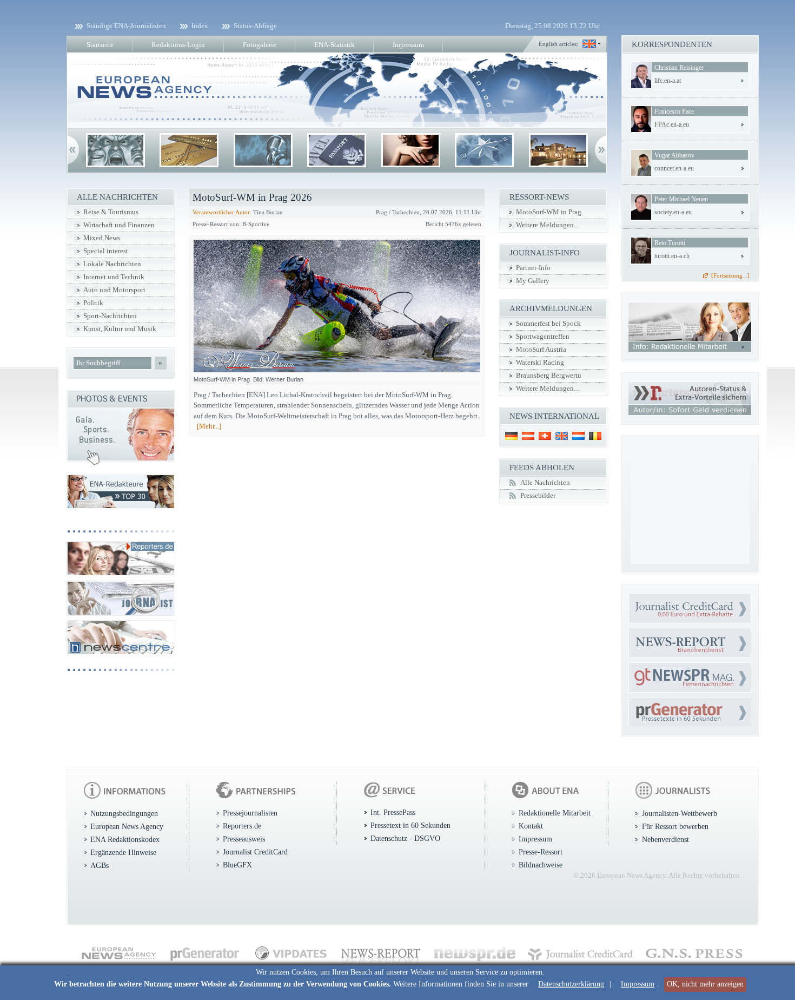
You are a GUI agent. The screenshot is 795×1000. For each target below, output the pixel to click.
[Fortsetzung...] (730, 275)
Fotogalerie (259, 45)
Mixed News (101, 238)
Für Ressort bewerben (675, 826)
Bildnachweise (540, 864)
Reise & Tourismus (110, 212)
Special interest (105, 251)
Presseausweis (244, 838)
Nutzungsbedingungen (124, 813)
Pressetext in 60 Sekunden (410, 825)
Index (199, 26)
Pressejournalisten (250, 812)
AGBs (99, 865)
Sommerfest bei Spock (548, 323)
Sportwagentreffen (542, 336)
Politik (93, 303)
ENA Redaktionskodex (125, 839)
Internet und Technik (113, 277)
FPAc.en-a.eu (671, 124)
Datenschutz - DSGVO (405, 838)
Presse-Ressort (540, 851)
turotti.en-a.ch (672, 256)
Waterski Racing (540, 362)
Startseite (100, 45)
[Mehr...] (209, 426)
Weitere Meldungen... (547, 225)
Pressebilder (537, 495)
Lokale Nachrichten (112, 264)
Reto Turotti (669, 243)
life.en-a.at (667, 80)
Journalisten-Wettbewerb (679, 813)
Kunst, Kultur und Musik (119, 329)
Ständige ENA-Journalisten (126, 26)
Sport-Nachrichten (110, 316)
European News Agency (126, 826)
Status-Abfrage (255, 26)
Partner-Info (533, 268)
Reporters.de (242, 825)
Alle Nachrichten (545, 482)
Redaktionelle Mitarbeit (555, 812)
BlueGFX (237, 864)
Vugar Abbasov (674, 155)
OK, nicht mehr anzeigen (705, 984)
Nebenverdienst (665, 839)
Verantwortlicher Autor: (222, 212)
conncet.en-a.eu (674, 168)
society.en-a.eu (673, 212)
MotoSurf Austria (541, 349)
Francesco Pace (674, 111)
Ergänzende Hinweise (123, 852)
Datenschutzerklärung (571, 984)
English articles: (558, 44)
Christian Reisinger (679, 67)
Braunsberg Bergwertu (548, 375)
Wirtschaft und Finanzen (119, 225)
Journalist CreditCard (255, 851)
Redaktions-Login (178, 45)
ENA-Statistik (334, 45)
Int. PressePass (392, 812)
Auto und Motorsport (114, 290)
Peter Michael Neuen (681, 199)
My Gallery (532, 281)
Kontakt (531, 825)
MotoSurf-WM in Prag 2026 (252, 197)
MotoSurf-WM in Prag (548, 212)
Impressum (637, 984)
